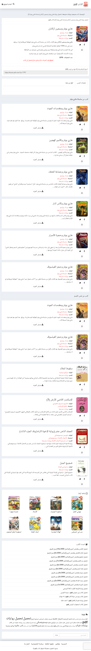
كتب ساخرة (25, 626)
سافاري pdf (57, 626)
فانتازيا (34, 625)
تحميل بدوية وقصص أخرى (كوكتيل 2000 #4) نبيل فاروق (69, 573)
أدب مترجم (64, 441)
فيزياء (30, 626)
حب (63, 622)
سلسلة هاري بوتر (62, 35)
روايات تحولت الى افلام (15, 623)
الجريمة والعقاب (48, 619)
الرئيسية (64, 644)
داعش (57, 623)
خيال (60, 623)
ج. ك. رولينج (64, 33)
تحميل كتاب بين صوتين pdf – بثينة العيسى (74, 593)
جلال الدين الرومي (70, 623)
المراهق (37, 619)
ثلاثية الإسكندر (62, 406)
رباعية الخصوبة (33, 623)
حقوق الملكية (49, 644)
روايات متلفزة (72, 626)
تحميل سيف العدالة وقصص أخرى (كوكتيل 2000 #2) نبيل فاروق (67, 581)
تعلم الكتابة (79, 623)
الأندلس (77, 619)
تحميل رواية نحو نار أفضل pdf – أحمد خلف (74, 600)
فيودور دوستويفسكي (61, 435)
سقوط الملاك (47, 626)
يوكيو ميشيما (63, 372)
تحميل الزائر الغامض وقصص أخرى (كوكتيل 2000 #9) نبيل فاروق (67, 553)
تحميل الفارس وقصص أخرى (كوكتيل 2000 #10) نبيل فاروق (69, 549)
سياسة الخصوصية (37, 644)
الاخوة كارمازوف (67, 619)
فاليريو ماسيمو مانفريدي (60, 403)
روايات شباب (81, 625)
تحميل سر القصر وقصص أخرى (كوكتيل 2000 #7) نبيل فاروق (68, 561)
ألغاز (86, 619)
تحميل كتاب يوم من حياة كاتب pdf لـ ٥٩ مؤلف (73, 596)
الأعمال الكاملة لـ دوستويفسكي (57, 438)
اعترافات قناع (82, 619)
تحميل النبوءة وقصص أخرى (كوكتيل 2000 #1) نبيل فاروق (69, 585)
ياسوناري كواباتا (63, 467)
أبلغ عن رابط (69, 83)
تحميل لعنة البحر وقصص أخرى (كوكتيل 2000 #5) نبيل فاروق (68, 569)
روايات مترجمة (63, 38)
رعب (27, 622)
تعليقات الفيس (81, 83)
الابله (73, 619)
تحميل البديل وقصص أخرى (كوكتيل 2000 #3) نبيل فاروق (69, 577)
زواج (61, 626)
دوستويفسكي (42, 622)
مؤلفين (57, 644)
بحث (56, 635)
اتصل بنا (27, 644)
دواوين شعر (52, 622)
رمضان (24, 623)
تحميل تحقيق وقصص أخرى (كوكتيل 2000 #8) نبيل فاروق (69, 557)
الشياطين (41, 619)
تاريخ (33, 619)
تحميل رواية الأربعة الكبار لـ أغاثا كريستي (75, 589)
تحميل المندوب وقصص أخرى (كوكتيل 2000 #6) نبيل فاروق (69, 565)
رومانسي (65, 626)
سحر (51, 626)
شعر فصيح (40, 626)
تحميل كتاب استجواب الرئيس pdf (77, 604)
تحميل (27, 618)
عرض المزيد (37, 128)
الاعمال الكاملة (56, 441)
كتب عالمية (18, 625)
